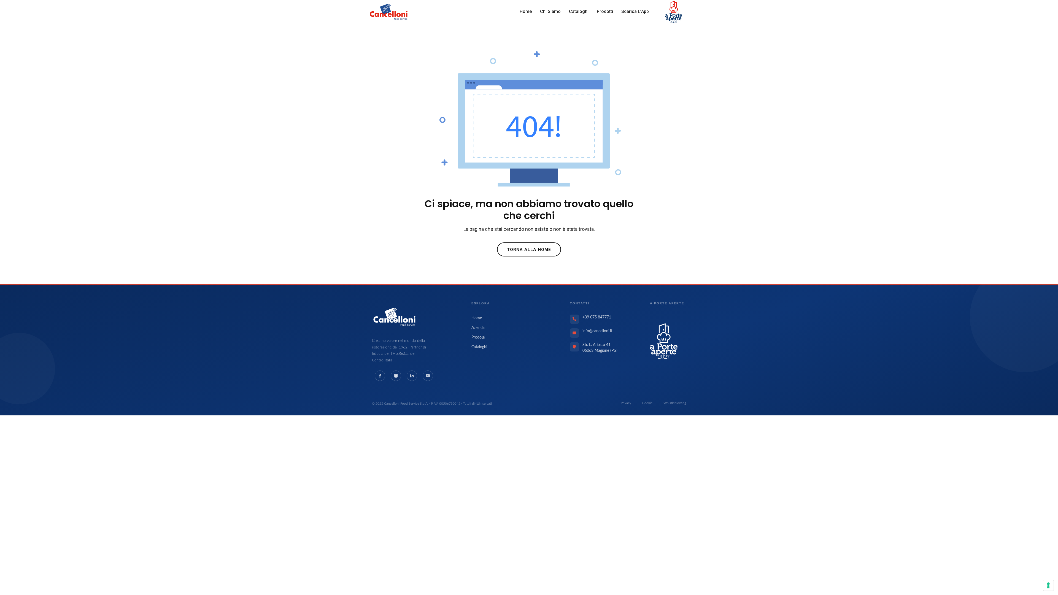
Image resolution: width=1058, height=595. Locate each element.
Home (526, 11)
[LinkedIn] (412, 375)
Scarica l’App (635, 11)
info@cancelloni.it (597, 331)
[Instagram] (396, 375)
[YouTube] (428, 375)
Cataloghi (579, 11)
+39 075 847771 (596, 317)
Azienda (478, 328)
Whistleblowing (674, 403)
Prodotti (605, 11)
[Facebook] (380, 375)
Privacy (626, 403)
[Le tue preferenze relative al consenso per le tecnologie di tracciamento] (1048, 585)
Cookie (647, 403)
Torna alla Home (529, 249)
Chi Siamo (550, 11)
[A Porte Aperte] (664, 341)
